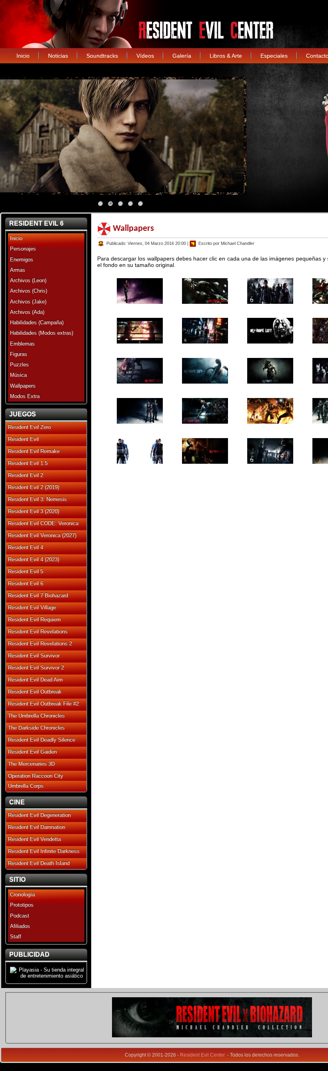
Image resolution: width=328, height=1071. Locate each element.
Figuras (18, 354)
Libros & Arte (226, 56)
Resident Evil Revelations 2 (40, 644)
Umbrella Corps (26, 786)
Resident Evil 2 (25, 475)
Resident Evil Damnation (36, 827)
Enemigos (21, 260)
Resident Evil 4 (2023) (33, 559)
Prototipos (22, 905)
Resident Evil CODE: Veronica (43, 523)
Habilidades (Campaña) (37, 322)
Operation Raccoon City (35, 776)
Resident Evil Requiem (34, 619)
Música (18, 375)
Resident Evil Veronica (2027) (42, 535)
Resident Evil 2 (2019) (33, 487)
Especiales (274, 56)
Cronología (22, 894)
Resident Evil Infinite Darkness (44, 851)
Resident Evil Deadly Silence (41, 740)
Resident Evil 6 (25, 583)
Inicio (23, 56)
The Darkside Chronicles (36, 728)
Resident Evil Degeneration (39, 815)
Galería (181, 56)
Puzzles (19, 365)
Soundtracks (102, 56)
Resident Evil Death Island (39, 863)
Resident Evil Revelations (38, 631)
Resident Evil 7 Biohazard (38, 595)
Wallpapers (23, 386)
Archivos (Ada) (27, 312)
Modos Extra (25, 396)
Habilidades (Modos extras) (41, 333)
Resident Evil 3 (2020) (33, 511)
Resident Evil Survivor (34, 656)
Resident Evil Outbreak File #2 (43, 704)
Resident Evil (23, 439)
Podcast (19, 916)
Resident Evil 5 (25, 571)
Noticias (58, 56)
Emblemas (22, 344)
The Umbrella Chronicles (36, 716)
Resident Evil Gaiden (32, 752)
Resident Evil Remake (34, 451)
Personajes (23, 249)
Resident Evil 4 (25, 547)
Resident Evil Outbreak (35, 692)
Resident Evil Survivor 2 (36, 668)
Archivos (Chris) (28, 291)
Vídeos (145, 56)
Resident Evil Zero (29, 427)
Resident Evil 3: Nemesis (37, 499)
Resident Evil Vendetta (34, 839)
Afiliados (20, 926)
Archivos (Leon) (28, 280)
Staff (15, 937)
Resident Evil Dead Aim (35, 680)
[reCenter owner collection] (212, 1036)
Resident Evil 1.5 (28, 463)
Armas (17, 270)
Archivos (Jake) (28, 302)
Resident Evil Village (32, 607)
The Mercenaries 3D (31, 764)
